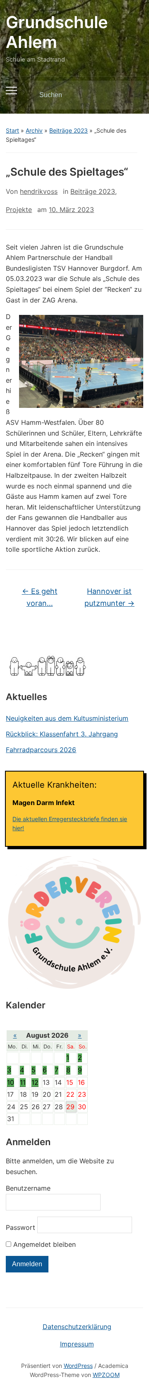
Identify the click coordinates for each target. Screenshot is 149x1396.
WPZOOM (106, 1374)
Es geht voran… (40, 597)
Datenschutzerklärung (77, 1326)
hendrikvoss (39, 191)
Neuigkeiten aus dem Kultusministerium (67, 718)
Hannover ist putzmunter (109, 597)
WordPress (78, 1365)
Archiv (34, 130)
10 (10, 1082)
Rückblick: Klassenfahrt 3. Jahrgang (62, 734)
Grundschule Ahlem (57, 32)
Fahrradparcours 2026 (41, 750)
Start (12, 130)
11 (23, 1082)
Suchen (130, 95)
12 (34, 1082)
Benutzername (28, 1188)
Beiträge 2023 (68, 130)
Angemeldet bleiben (43, 1244)
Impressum (77, 1344)
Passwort (20, 1227)
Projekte (19, 209)
